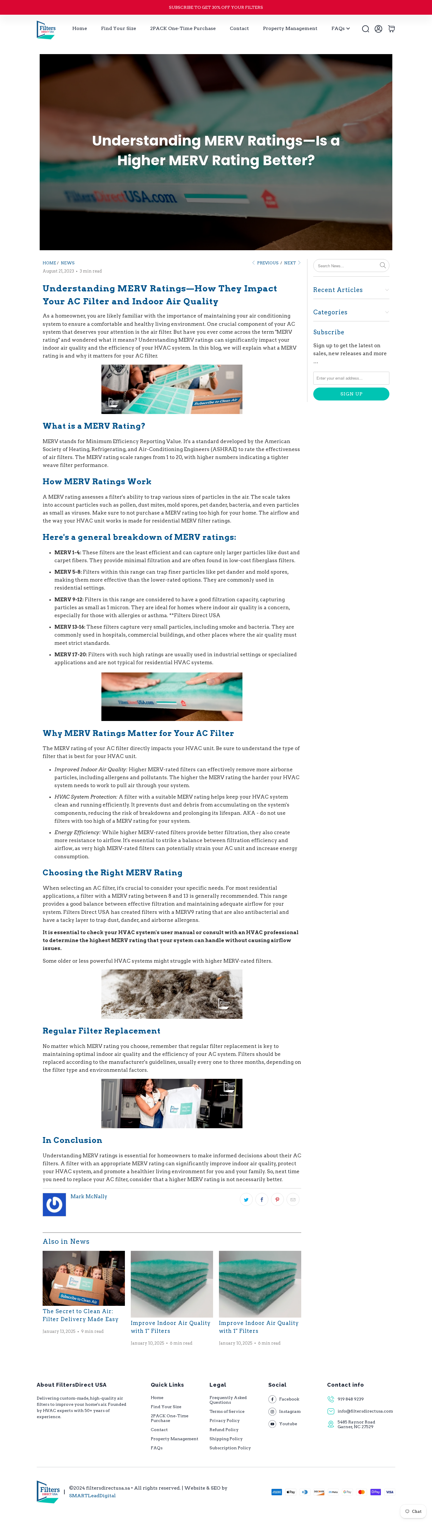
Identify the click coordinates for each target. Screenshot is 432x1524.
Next (290, 263)
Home (79, 28)
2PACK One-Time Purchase (183, 28)
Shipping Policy (226, 1438)
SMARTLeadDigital (92, 1495)
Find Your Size (118, 28)
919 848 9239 (351, 1399)
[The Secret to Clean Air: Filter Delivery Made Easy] (84, 1278)
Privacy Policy (225, 1420)
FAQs (338, 28)
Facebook (289, 1399)
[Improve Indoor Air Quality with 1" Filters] (172, 1284)
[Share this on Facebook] (261, 1199)
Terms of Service (227, 1411)
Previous (267, 263)
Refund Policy (224, 1429)
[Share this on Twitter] (246, 1199)
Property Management (290, 28)
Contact (239, 28)
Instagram (290, 1411)
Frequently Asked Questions (228, 1400)
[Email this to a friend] (293, 1199)
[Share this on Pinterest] (277, 1199)
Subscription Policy (230, 1447)
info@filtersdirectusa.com (361, 1411)
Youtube (288, 1423)
